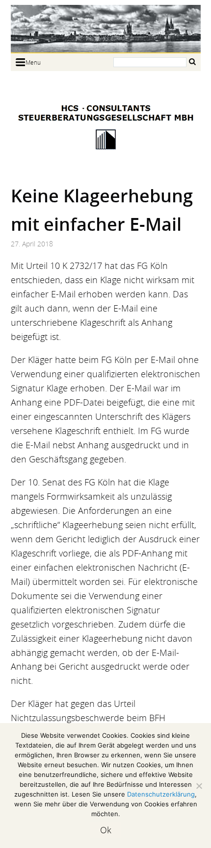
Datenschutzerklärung (161, 794)
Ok (105, 830)
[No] (199, 786)
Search (192, 61)
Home (106, 28)
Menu (33, 62)
